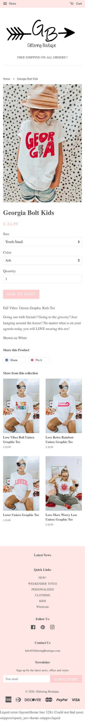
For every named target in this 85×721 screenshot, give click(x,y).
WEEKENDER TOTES (42, 584)
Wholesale (42, 607)
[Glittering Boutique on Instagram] (52, 628)
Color (7, 252)
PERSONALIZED (43, 589)
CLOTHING (42, 595)
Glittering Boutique (47, 691)
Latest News (42, 555)
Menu (12, 3)
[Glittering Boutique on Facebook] (33, 628)
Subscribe (66, 679)
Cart (78, 3)
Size (6, 233)
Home (6, 78)
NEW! (42, 578)
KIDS (42, 601)
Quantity (9, 271)
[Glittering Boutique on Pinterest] (42, 628)
